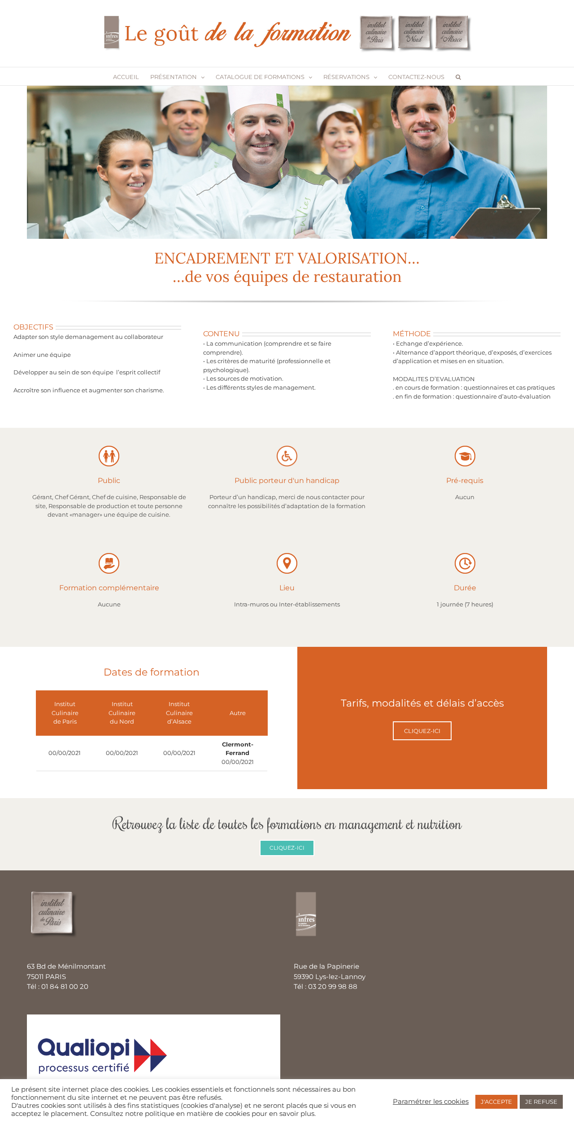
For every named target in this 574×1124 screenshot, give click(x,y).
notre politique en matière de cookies (187, 1114)
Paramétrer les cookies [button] (431, 1102)
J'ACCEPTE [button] (496, 1101)
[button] (458, 76)
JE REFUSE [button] (541, 1101)
